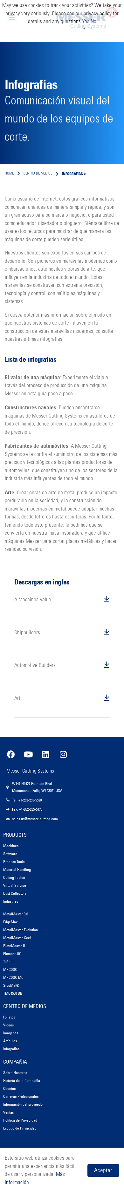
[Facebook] (11, 754)
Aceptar (103, 1170)
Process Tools (13, 861)
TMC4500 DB (12, 993)
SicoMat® (11, 985)
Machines (10, 845)
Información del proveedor (23, 1104)
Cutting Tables (14, 877)
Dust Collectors (14, 893)
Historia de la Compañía (21, 1080)
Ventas (8, 1112)
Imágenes (10, 1033)
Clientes (9, 1088)
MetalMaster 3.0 (15, 914)
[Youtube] (28, 754)
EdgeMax (10, 921)
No (93, 21)
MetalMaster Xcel (17, 937)
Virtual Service (14, 885)
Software (10, 853)
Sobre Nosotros (15, 1072)
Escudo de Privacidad (20, 1128)
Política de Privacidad (20, 1120)
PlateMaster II (14, 945)
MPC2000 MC (13, 977)
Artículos (10, 1040)
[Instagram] (63, 754)
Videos (8, 1025)
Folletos (9, 1017)
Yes (85, 21)
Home (9, 173)
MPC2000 (10, 969)
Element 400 (12, 953)
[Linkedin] (46, 754)
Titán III (8, 961)
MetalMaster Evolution (20, 929)
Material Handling (17, 869)
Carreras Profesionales (20, 1096)
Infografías (11, 1048)
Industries (10, 901)
